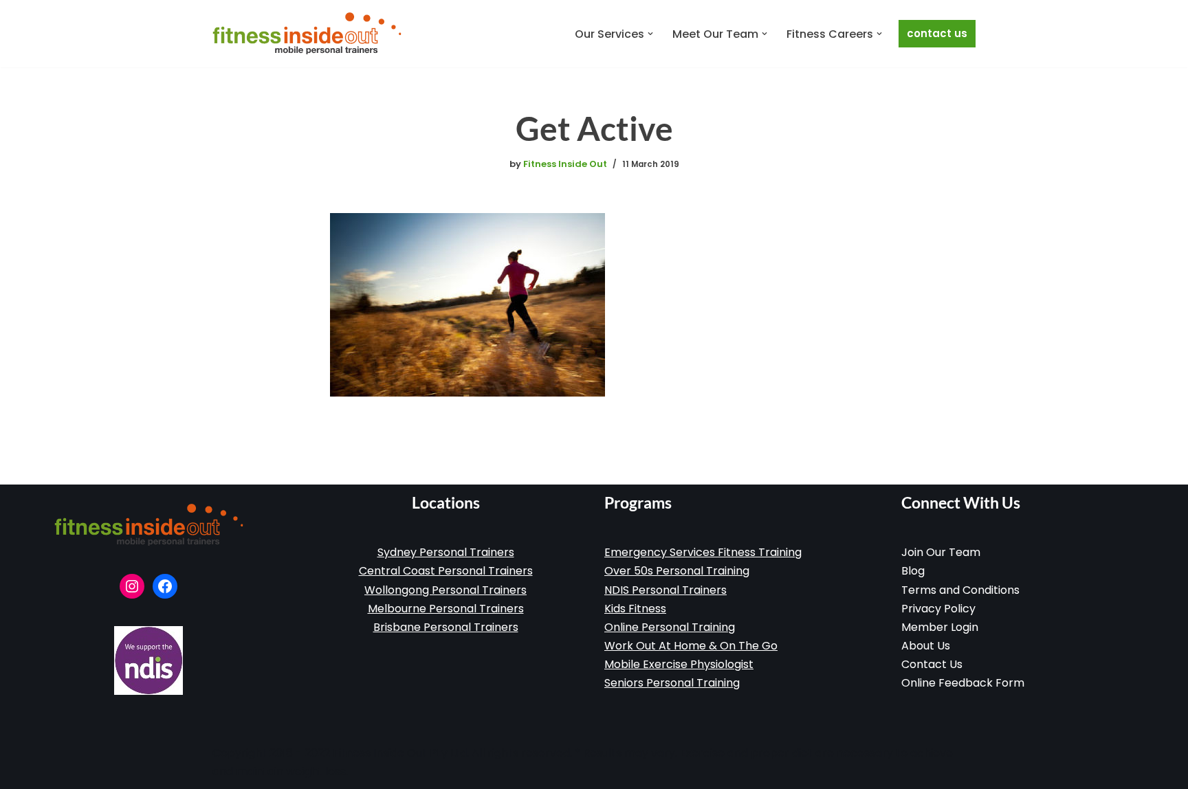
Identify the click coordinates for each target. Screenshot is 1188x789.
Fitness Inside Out (565, 163)
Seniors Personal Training (672, 683)
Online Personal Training (669, 627)
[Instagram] (132, 586)
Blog (913, 571)
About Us (925, 646)
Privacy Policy (938, 608)
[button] (650, 33)
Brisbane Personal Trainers (445, 627)
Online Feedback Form (962, 683)
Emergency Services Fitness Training (703, 552)
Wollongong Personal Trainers (445, 590)
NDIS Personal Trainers (665, 590)
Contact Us (937, 33)
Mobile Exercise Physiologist (679, 664)
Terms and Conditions (960, 590)
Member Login (939, 627)
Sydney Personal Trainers (445, 552)
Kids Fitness (635, 608)
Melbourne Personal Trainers (446, 608)
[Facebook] (165, 586)
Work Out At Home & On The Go (691, 646)
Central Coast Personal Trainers (446, 571)
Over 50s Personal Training (676, 571)
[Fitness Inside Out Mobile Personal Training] (307, 33)
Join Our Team (940, 552)
